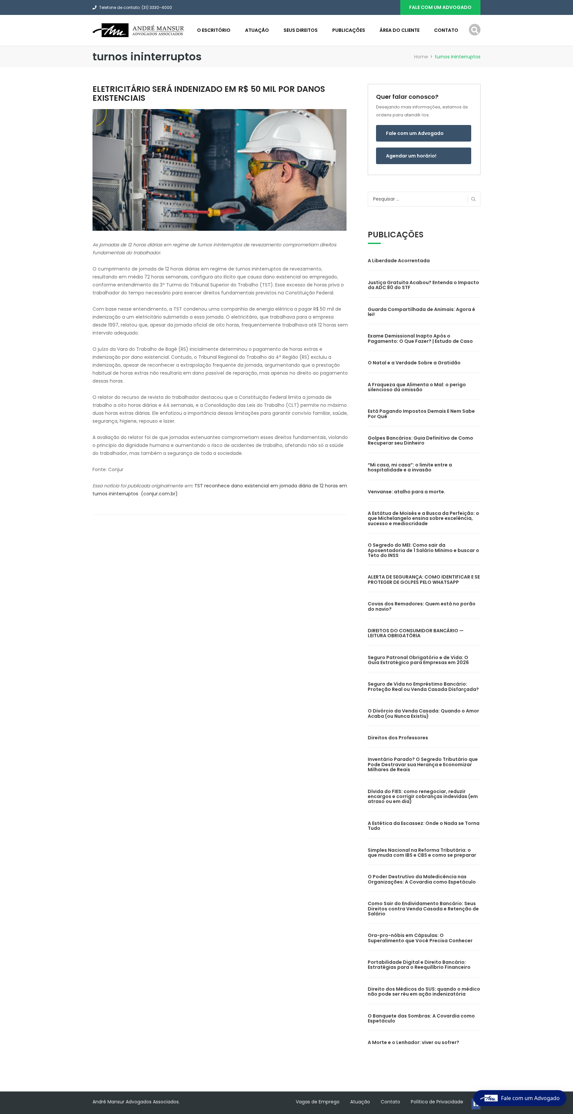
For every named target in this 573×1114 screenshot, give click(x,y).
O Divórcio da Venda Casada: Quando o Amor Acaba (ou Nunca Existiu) (423, 713)
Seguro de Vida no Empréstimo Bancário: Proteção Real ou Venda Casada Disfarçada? (423, 686)
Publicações (348, 30)
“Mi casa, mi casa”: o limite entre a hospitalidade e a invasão (410, 467)
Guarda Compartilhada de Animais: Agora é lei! (421, 312)
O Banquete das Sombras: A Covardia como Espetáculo (421, 1018)
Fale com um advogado (440, 7)
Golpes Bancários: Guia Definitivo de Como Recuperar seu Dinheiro (420, 440)
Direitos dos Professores (398, 737)
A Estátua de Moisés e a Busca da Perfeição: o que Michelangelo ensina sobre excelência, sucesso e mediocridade (423, 518)
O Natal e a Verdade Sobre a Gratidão (414, 362)
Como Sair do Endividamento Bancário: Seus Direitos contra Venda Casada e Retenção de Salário (423, 908)
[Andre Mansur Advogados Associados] (139, 30)
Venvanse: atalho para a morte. (406, 491)
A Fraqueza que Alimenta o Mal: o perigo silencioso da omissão (417, 387)
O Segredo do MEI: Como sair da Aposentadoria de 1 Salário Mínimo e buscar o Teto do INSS (423, 550)
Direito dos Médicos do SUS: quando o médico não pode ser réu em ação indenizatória (424, 991)
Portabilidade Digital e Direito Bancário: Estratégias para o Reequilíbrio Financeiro (419, 964)
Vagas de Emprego (318, 1101)
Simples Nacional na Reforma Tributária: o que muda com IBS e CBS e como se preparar (422, 852)
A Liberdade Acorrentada (399, 260)
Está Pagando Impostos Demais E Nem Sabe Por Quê (421, 413)
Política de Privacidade (437, 1101)
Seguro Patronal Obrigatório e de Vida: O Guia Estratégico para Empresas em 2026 (418, 660)
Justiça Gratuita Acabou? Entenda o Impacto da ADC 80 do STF (423, 285)
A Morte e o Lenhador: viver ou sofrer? (413, 1042)
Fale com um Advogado (415, 133)
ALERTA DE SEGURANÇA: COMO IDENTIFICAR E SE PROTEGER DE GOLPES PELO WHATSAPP (424, 579)
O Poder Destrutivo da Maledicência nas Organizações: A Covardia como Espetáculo (422, 879)
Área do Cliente (399, 30)
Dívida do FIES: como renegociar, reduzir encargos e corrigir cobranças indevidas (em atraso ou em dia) (423, 796)
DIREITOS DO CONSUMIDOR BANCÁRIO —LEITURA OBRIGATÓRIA (416, 633)
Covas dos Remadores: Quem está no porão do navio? (422, 606)
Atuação (257, 30)
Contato (446, 30)
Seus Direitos (301, 30)
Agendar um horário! (411, 156)
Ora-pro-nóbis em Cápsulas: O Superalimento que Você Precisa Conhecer (420, 938)
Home (421, 56)
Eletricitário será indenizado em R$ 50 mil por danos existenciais (209, 93)
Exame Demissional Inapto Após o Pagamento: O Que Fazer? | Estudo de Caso (420, 338)
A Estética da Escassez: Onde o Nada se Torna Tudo (423, 826)
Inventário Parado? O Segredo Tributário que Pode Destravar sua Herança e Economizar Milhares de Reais (423, 764)
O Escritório (213, 30)
